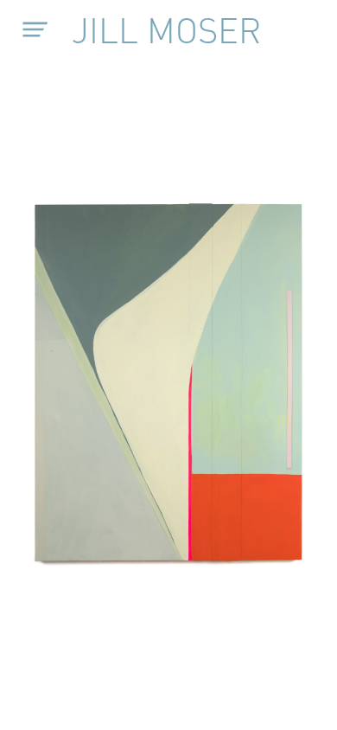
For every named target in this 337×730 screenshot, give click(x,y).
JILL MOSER (166, 29)
